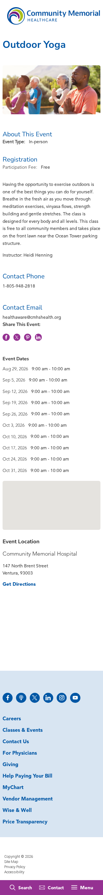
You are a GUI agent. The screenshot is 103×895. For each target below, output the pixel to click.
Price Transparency (25, 822)
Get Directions (19, 584)
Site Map (11, 861)
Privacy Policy (14, 867)
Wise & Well (17, 810)
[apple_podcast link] (21, 698)
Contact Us (16, 741)
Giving (10, 764)
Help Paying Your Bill (27, 776)
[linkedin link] (48, 698)
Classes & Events (23, 730)
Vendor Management (28, 799)
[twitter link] (35, 698)
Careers (12, 719)
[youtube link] (75, 698)
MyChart (13, 787)
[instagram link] (62, 698)
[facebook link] (8, 698)
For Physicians (20, 753)
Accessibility (14, 872)
